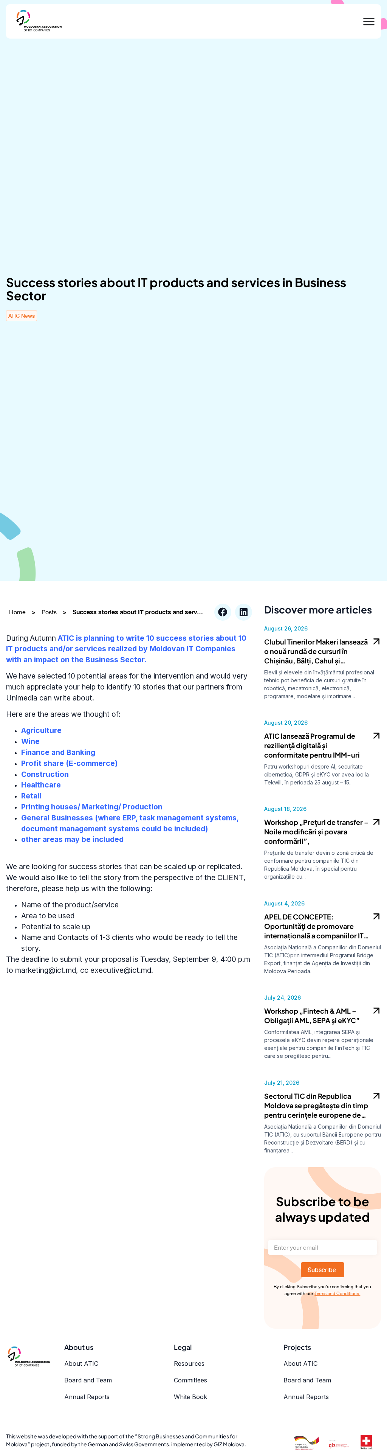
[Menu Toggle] (369, 22)
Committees (190, 1380)
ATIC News (21, 315)
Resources (189, 1363)
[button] (222, 612)
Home (17, 612)
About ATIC (81, 1363)
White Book (190, 1397)
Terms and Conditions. (337, 1293)
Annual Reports (87, 1397)
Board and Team (88, 1380)
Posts (49, 612)
